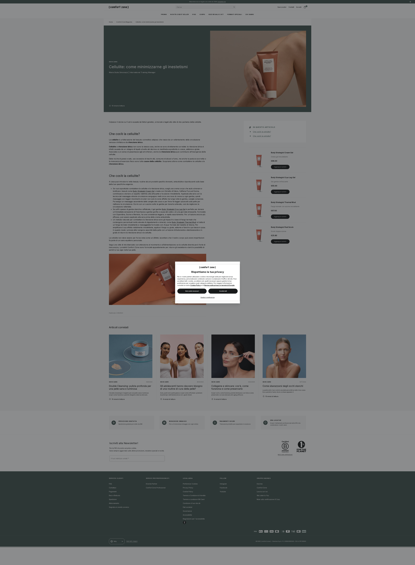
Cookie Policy (195, 285)
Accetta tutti (223, 291)
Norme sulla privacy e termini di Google (219, 285)
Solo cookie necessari (192, 291)
